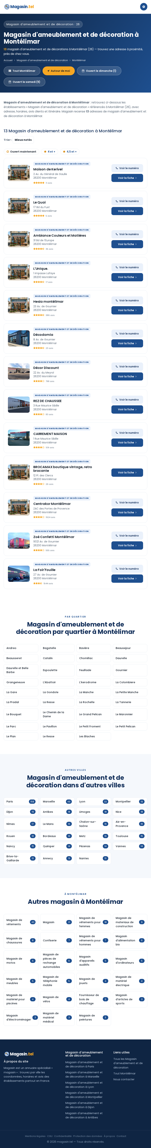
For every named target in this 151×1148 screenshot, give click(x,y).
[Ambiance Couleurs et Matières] (19, 239)
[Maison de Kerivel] (19, 173)
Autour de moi (60, 71)
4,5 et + (72, 151)
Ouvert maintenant (23, 151)
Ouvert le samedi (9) (26, 82)
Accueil (8, 60)
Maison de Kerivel (48, 169)
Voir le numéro (129, 168)
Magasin (22, 7)
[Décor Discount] (19, 371)
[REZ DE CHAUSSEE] (19, 405)
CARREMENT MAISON (50, 433)
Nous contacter (123, 1079)
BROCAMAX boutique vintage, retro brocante (62, 469)
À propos (109, 1136)
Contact (121, 1136)
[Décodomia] (19, 338)
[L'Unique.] (19, 272)
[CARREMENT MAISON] (19, 438)
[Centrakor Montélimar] (19, 507)
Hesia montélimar (48, 301)
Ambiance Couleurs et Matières (59, 235)
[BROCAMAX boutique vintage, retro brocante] (19, 472)
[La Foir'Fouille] (19, 574)
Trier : (8, 140)
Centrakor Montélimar (52, 503)
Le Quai (39, 202)
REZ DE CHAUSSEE (47, 401)
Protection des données (87, 1136)
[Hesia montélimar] (19, 305)
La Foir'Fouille (44, 569)
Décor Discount (46, 367)
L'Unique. (40, 268)
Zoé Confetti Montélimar (53, 537)
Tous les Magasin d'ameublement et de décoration (128, 1063)
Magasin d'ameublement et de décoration (42, 60)
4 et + (51, 151)
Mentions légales (35, 1136)
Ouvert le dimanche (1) (101, 71)
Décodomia (43, 334)
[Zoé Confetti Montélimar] (19, 541)
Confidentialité (63, 1136)
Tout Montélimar (24, 71)
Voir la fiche (126, 178)
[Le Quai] (19, 206)
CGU (49, 1136)
